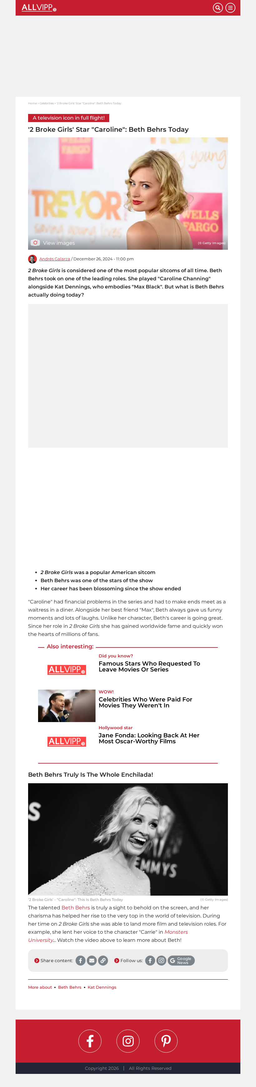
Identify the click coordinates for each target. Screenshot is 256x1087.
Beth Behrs (76, 908)
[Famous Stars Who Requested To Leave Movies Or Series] (67, 670)
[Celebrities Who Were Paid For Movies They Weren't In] (67, 706)
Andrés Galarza (54, 259)
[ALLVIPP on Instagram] (128, 1041)
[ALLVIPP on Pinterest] (166, 1041)
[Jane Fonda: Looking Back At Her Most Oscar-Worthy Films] (67, 741)
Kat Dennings (102, 987)
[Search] (218, 8)
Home (32, 103)
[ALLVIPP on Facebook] (90, 1041)
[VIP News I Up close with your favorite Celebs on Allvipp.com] (117, 7)
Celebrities (47, 103)
